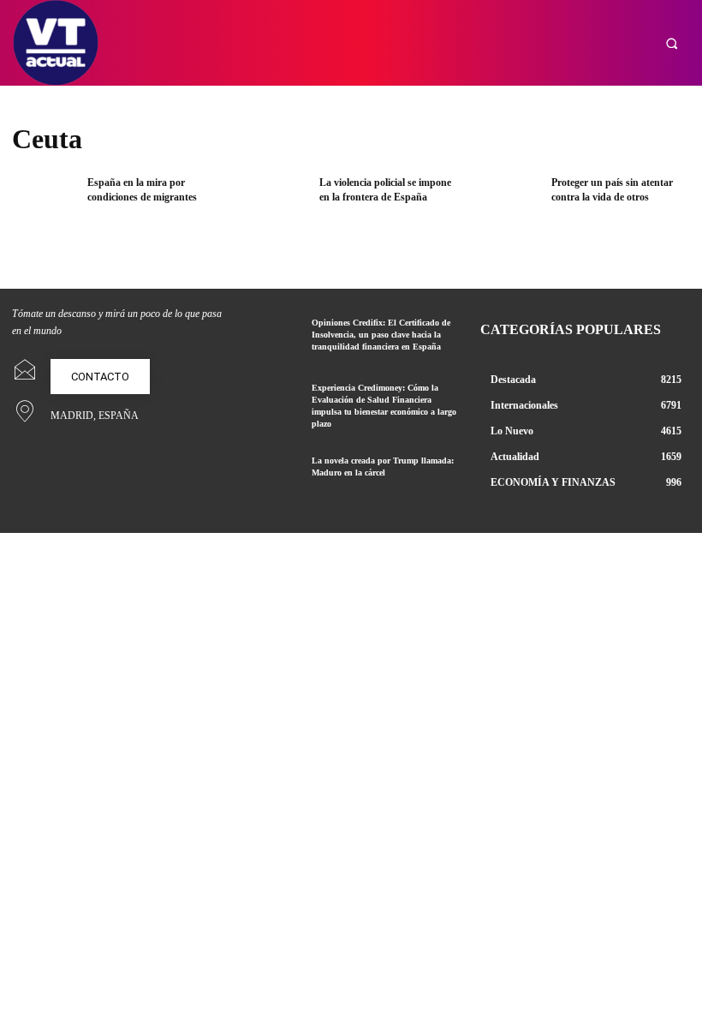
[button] (671, 43)
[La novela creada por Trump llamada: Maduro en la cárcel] (272, 476)
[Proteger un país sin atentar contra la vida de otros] (507, 205)
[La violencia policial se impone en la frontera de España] (276, 205)
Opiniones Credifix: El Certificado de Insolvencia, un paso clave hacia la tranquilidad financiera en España (381, 334)
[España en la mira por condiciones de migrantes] (44, 205)
